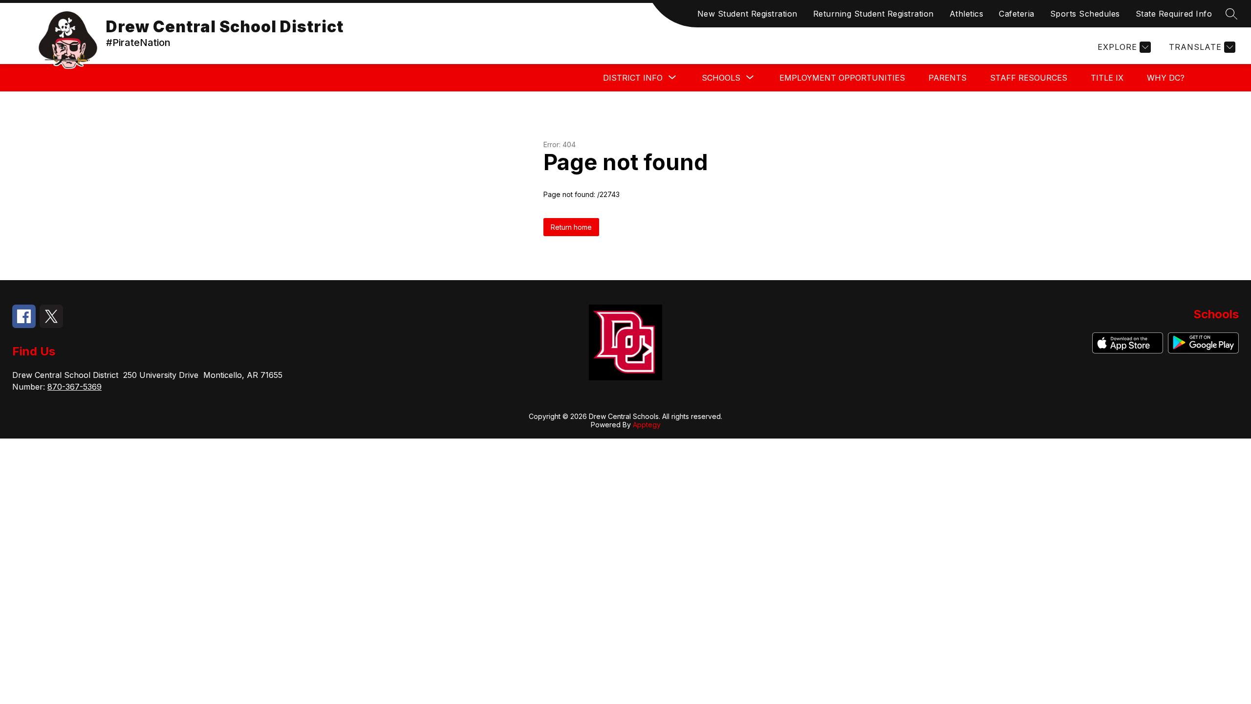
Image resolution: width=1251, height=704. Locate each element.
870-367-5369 (74, 387)
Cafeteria (1017, 14)
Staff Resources (1028, 78)
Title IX (1107, 78)
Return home (571, 227)
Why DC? (1166, 78)
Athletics (966, 14)
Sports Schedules (1085, 14)
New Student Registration (747, 14)
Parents (947, 78)
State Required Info (1174, 14)
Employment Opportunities (842, 78)
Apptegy (647, 424)
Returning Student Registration (873, 14)
